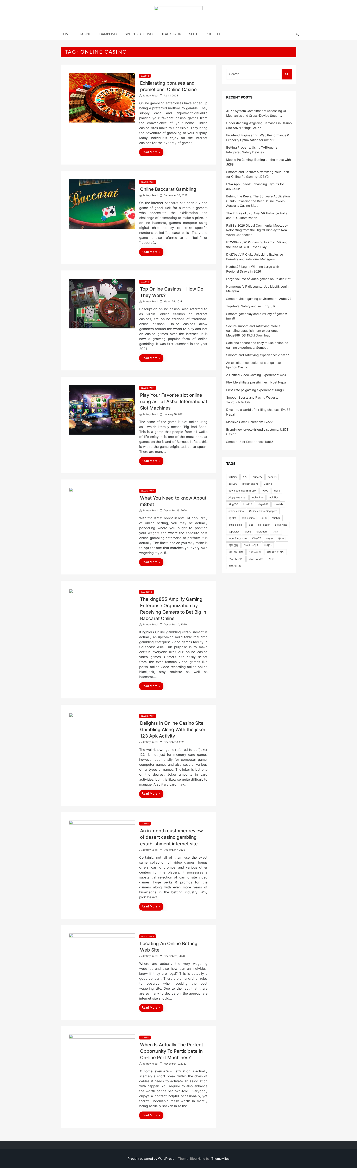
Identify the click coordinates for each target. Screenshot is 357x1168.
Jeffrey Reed (150, 95)
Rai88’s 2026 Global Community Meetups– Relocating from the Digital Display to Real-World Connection (257, 230)
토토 (271, 558)
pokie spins (248, 517)
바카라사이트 (235, 552)
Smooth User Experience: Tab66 (250, 442)
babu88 (272, 476)
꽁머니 (282, 538)
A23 (245, 476)
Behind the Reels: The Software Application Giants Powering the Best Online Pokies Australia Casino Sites (258, 201)
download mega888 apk (242, 490)
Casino (268, 483)
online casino (236, 511)
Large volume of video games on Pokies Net (258, 279)
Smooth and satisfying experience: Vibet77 (257, 355)
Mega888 (262, 504)
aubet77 (257, 476)
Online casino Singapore (263, 511)
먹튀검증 (233, 545)
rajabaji (276, 517)
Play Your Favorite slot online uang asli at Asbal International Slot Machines (173, 401)
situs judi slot (235, 524)
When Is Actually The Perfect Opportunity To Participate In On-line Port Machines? (171, 1051)
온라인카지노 (235, 558)
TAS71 (276, 531)
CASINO (85, 34)
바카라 (267, 545)
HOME (66, 34)
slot (251, 524)
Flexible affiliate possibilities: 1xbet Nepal (256, 382)
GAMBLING (108, 34)
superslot (233, 531)
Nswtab (278, 504)
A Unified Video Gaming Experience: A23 (256, 375)
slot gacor (264, 524)
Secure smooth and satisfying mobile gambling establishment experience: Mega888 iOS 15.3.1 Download (253, 330)
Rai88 (263, 517)
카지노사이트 (256, 558)
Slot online (281, 524)
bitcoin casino (250, 483)
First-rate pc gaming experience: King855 (256, 390)
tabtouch (261, 531)
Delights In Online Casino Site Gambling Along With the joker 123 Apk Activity (172, 729)
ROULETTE (214, 34)
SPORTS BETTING (139, 34)
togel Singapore (237, 538)
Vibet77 (256, 538)
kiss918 (247, 504)
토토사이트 (234, 565)
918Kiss (232, 476)
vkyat (269, 538)
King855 (233, 504)
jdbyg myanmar (237, 497)
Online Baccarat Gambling (168, 189)
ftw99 (265, 490)
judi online (257, 497)
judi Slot (273, 497)
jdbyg (277, 490)
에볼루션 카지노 (275, 552)
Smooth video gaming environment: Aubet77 (259, 299)
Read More (149, 152)
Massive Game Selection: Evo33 (249, 422)
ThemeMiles (220, 1159)
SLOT (193, 34)
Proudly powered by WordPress (151, 1159)
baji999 (232, 483)
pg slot (232, 517)
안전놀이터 (255, 552)
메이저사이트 (251, 545)
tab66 (247, 531)
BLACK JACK (171, 34)
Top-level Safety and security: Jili (250, 306)
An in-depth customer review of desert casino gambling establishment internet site (171, 837)
